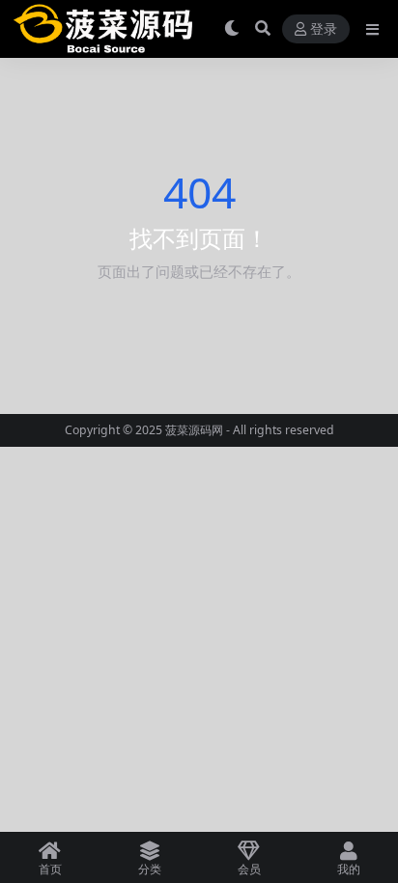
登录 (323, 29)
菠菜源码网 (194, 430)
